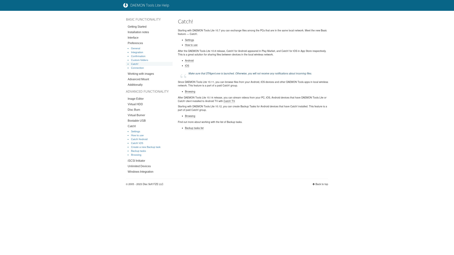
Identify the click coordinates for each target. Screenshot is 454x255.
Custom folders (139, 60)
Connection (137, 67)
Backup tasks (138, 150)
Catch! (134, 64)
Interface (133, 37)
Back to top (321, 184)
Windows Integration (140, 171)
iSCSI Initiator (136, 160)
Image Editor (136, 98)
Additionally (135, 84)
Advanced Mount (138, 79)
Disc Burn (134, 109)
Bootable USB (137, 120)
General (135, 48)
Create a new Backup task (145, 147)
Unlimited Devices (139, 166)
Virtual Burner (136, 115)
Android (189, 60)
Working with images (141, 73)
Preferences (135, 43)
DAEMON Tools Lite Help (149, 5)
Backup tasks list (194, 128)
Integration (137, 52)
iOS (187, 65)
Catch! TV (229, 101)
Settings (135, 131)
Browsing (136, 154)
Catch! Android (139, 139)
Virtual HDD (135, 104)
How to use (137, 135)
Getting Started (137, 26)
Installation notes (138, 32)
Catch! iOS (137, 143)
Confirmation (138, 56)
